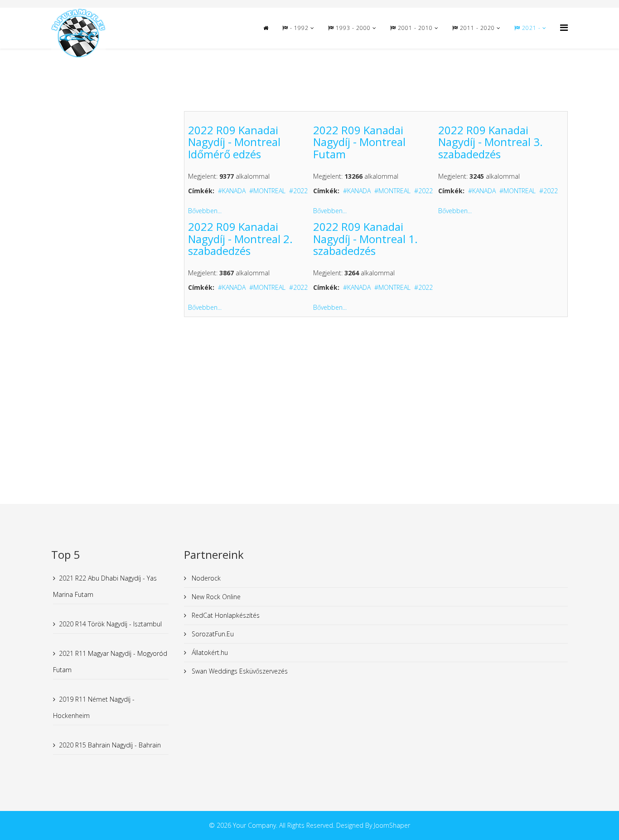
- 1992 (298, 28)
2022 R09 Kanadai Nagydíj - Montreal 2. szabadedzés (240, 238)
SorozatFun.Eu (212, 634)
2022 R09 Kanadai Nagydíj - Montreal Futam (359, 141)
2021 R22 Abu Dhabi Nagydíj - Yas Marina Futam (105, 586)
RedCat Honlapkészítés (225, 615)
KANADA (234, 190)
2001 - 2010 (414, 28)
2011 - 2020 (476, 28)
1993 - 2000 (352, 28)
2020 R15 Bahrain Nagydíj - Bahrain (110, 745)
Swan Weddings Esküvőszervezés (239, 671)
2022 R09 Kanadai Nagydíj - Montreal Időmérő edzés (234, 141)
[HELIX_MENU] (564, 27)
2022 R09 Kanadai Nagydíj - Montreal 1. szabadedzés (365, 238)
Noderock (205, 578)
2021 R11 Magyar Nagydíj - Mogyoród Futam (110, 661)
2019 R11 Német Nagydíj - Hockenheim (94, 707)
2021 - (531, 28)
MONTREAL (269, 190)
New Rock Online (215, 596)
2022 (300, 190)
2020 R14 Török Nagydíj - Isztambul (110, 624)
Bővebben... (205, 210)
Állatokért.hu (209, 652)
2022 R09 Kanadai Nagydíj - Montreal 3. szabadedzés (490, 141)
